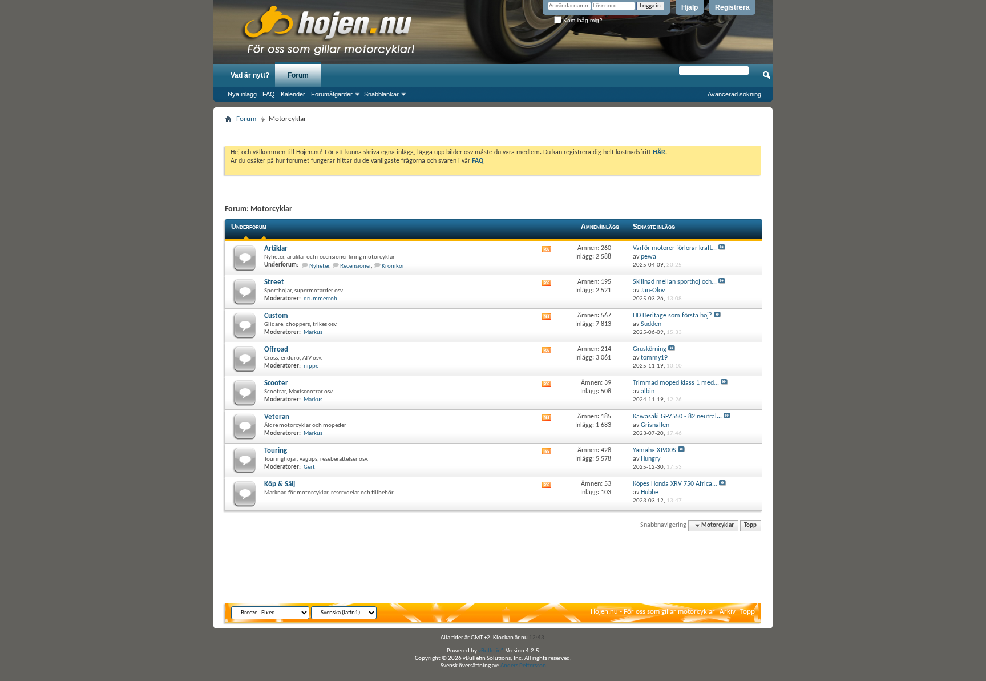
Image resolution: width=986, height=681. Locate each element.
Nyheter (319, 266)
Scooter (276, 383)
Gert (309, 467)
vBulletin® (491, 651)
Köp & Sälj (279, 484)
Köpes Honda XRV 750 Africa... (675, 484)
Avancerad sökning (734, 94)
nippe (311, 366)
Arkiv (728, 611)
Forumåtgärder (332, 94)
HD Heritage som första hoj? (672, 315)
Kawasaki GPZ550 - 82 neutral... (677, 416)
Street (274, 282)
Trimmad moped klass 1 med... (676, 383)
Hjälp (689, 7)
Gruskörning (649, 349)
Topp (750, 525)
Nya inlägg (242, 94)
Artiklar (276, 248)
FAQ (268, 94)
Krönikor (393, 266)
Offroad (276, 349)
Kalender (293, 94)
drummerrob (320, 299)
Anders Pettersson (523, 666)
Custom (276, 316)
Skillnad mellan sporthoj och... (675, 282)
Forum (298, 75)
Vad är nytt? (250, 75)
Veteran (276, 417)
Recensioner (355, 266)
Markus (313, 332)
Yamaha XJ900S (654, 450)
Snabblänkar (381, 94)
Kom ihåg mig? (582, 20)
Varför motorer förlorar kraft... (675, 248)
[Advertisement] (493, 131)
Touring (275, 450)
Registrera (732, 7)
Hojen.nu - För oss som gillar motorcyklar (653, 611)
